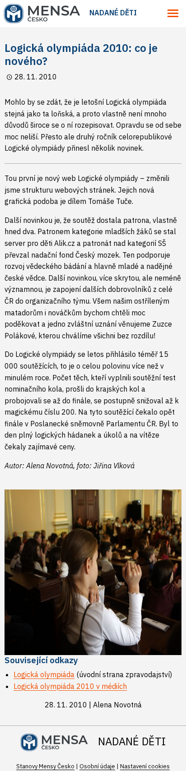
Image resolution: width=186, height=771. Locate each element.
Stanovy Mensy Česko (45, 766)
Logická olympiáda (44, 674)
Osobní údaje (97, 766)
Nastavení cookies (145, 766)
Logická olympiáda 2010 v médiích (70, 686)
